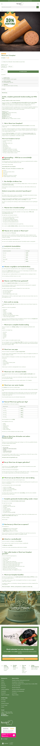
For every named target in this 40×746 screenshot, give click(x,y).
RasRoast (2, 707)
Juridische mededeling (5, 689)
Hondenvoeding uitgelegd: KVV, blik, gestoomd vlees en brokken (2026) (24, 683)
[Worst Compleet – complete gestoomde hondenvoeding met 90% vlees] (20, 31)
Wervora (11, 743)
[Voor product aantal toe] (6, 72)
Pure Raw (4, 449)
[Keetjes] (20, 4)
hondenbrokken (31, 268)
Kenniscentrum (14, 693)
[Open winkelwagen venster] (38, 4)
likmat (10, 313)
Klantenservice (3, 685)
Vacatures (2, 682)
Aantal (2, 69)
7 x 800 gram (10, 66)
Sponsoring (3, 683)
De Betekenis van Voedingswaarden (18, 691)
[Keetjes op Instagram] (5, 739)
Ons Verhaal (3, 699)
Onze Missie (3, 701)
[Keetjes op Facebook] (1, 739)
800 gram (3, 66)
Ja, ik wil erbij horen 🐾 (20, 659)
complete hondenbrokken (7, 451)
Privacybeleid (3, 691)
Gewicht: (4, 64)
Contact (2, 680)
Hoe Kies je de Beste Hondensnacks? (18, 689)
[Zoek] (37, 7)
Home (2, 10)
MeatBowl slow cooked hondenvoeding (9, 448)
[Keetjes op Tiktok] (6, 739)
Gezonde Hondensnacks (16, 687)
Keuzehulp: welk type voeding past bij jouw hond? (20, 680)
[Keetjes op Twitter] (3, 739)
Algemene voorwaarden (5, 694)
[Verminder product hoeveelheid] (2, 72)
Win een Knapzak (4, 705)
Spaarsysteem (3, 687)
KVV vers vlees (5, 447)
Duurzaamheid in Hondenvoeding (17, 682)
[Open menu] (2, 4)
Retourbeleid (3, 693)
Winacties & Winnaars (5, 703)
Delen (4, 89)
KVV (14, 512)
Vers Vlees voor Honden (16, 685)
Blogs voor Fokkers (15, 694)
